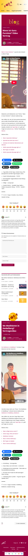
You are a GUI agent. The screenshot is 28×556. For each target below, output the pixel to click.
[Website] (26, 217)
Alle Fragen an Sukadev (8, 149)
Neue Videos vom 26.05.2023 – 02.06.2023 (13, 466)
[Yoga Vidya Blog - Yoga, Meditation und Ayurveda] (8, 4)
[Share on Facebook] (6, 553)
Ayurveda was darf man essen (10, 140)
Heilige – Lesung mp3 (8, 182)
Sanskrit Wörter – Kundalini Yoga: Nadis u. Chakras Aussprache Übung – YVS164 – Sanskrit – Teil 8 (13, 187)
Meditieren (16, 413)
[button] (2, 4)
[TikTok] (26, 543)
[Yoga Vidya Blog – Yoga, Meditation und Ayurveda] (3, 542)
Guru (12, 129)
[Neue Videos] (23, 300)
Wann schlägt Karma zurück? (10, 431)
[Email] (18, 553)
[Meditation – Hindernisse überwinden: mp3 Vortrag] (23, 286)
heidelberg (18, 484)
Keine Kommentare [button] (21, 523)
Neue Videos (4, 299)
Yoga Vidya (15, 127)
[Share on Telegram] (15, 553)
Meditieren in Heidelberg (7, 413)
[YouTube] (22, 543)
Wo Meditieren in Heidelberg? (8, 347)
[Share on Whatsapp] (12, 553)
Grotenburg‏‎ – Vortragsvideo (10, 463)
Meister (3, 131)
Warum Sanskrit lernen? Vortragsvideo (7, 292)
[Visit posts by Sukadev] (4, 43)
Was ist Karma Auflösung (9, 438)
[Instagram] (24, 543)
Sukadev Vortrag (5, 197)
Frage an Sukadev (12, 195)
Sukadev (4, 27)
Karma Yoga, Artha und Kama (10, 433)
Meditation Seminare (8, 436)
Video (8, 27)
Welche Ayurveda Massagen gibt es (11, 147)
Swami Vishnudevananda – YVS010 (11, 176)
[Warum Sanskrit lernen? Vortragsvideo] (23, 293)
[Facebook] (20, 543)
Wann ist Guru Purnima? (7, 52)
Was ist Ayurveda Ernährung (10, 138)
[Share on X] (9, 553)
